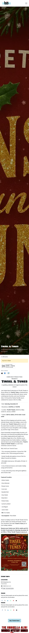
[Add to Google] (8, 373)
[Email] (16, 601)
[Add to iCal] (2, 373)
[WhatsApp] (11, 601)
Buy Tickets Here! (14, 620)
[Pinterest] (13, 601)
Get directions (8, 588)
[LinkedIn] (8, 601)
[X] (5, 601)
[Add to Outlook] (5, 373)
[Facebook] (2, 601)
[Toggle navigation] (26, 3)
